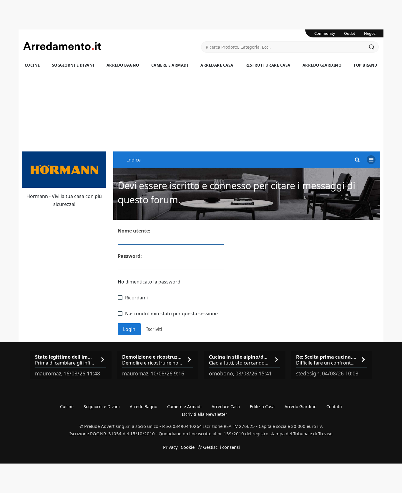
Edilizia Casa (262, 406)
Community (324, 33)
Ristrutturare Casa (267, 65)
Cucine (32, 65)
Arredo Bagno (123, 65)
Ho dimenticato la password (149, 281)
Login (129, 329)
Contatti (334, 406)
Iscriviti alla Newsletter (204, 414)
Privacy (170, 447)
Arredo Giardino (322, 65)
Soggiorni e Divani (73, 65)
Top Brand (365, 65)
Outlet (349, 33)
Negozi (370, 33)
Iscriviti (154, 329)
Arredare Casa (216, 65)
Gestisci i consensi (221, 447)
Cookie (188, 447)
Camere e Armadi (170, 65)
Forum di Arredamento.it (112, 46)
